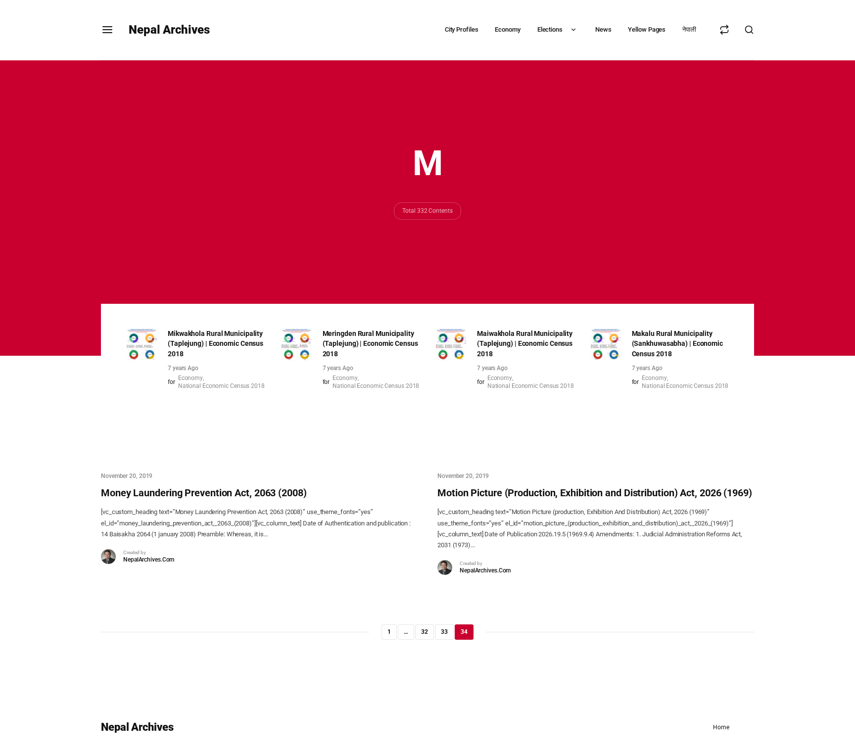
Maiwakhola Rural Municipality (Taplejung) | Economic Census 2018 (524, 344)
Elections (550, 29)
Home (721, 727)
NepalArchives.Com (148, 560)
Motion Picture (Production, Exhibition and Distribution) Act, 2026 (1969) (594, 493)
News (603, 29)
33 (444, 631)
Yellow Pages (646, 29)
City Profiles (461, 29)
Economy (507, 29)
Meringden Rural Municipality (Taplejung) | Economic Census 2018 (370, 344)
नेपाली (689, 29)
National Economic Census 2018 (221, 386)
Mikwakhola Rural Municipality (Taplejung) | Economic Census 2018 (215, 344)
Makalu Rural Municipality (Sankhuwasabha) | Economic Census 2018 (677, 344)
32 (424, 631)
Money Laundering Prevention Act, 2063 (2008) (204, 493)
